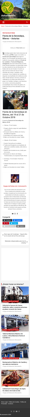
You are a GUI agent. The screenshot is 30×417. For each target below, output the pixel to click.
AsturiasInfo (8, 15)
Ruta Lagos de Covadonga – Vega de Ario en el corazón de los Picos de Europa (15, 235)
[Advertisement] (15, 264)
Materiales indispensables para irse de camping (15, 242)
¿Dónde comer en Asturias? (10, 301)
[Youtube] (12, 214)
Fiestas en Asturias (8, 33)
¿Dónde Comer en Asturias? (13, 284)
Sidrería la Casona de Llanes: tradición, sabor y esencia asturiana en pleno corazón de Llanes (14, 307)
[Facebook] (17, 214)
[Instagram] (15, 214)
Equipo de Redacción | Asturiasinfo (12, 41)
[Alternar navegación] (3, 22)
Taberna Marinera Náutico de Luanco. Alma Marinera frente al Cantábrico (13, 336)
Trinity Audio (19, 47)
